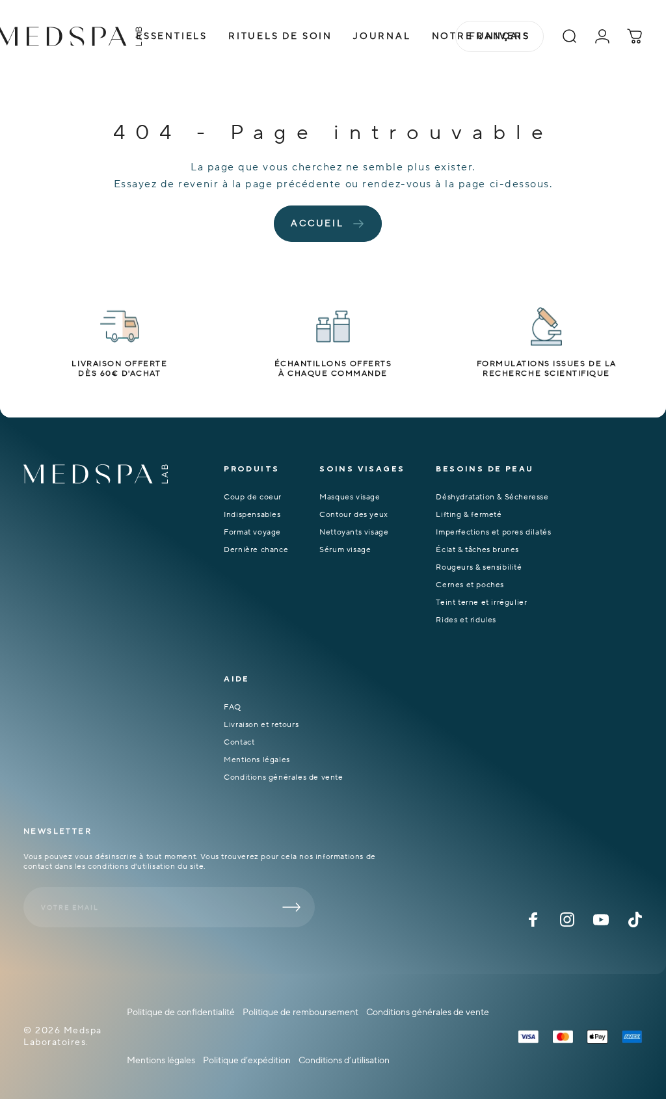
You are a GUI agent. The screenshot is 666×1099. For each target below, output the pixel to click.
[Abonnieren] (291, 907)
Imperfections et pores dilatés (493, 532)
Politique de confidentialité (181, 1012)
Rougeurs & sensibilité (479, 567)
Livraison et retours (261, 725)
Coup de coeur (253, 497)
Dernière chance (256, 550)
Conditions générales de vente (283, 777)
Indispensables (252, 515)
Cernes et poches (470, 585)
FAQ (232, 707)
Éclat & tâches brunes (477, 550)
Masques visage (349, 497)
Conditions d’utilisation (344, 1060)
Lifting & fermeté (468, 515)
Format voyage (252, 532)
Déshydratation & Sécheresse (492, 497)
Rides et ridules (466, 620)
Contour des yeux (353, 515)
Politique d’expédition (247, 1060)
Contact (239, 742)
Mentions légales (257, 760)
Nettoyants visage (353, 532)
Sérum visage (345, 550)
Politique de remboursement (300, 1012)
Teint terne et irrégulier (481, 602)
